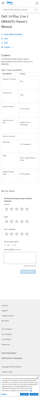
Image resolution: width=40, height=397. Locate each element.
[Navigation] (3, 3)
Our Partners (6, 339)
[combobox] (20, 9)
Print (6, 38)
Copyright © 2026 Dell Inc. (12, 367)
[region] (20, 118)
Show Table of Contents (13, 34)
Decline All (24, 394)
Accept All (34, 394)
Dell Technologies (9, 353)
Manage (3, 394)
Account (5, 305)
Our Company (7, 334)
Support (5, 311)
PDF (6, 43)
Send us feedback (12, 249)
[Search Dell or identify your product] (35, 9)
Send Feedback (28, 272)
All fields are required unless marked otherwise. (18, 199)
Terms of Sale (7, 372)
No (15, 245)
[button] (37, 3)
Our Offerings (7, 329)
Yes (8, 245)
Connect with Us (8, 316)
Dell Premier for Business (12, 358)
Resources (6, 345)
